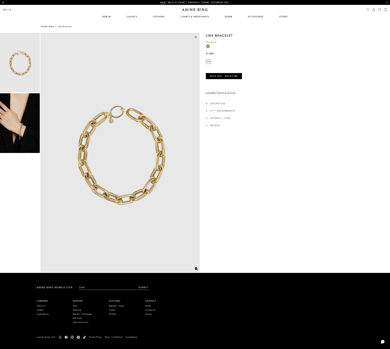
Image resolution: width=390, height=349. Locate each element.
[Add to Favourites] (195, 37)
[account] (373, 9)
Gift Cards (77, 318)
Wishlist (112, 314)
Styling (148, 314)
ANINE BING (47, 27)
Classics (131, 16)
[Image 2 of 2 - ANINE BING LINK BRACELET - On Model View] (20, 123)
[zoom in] (196, 269)
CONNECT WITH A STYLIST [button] (221, 92)
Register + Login (116, 306)
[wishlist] (379, 9)
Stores (283, 16)
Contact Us (150, 310)
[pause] (3, 3)
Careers (40, 310)
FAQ (75, 306)
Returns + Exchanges (82, 314)
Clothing (159, 16)
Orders (112, 310)
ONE (208, 61)
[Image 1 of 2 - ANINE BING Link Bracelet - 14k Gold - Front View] (20, 63)
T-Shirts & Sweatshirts (194, 16)
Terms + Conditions (114, 337)
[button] (120, 152)
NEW (163, 2)
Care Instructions (80, 322)
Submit (143, 287)
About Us (41, 306)
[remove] (387, 2)
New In (106, 16)
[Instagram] (72, 338)
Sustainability (43, 314)
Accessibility (131, 337)
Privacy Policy (95, 337)
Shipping (77, 310)
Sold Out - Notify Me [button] (224, 76)
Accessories (256, 16)
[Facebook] (66, 338)
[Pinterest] (78, 338)
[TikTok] (84, 338)
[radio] (208, 46)
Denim (228, 16)
